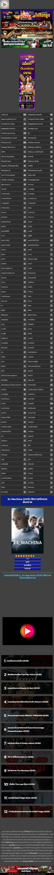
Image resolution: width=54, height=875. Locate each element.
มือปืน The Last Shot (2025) (22, 784)
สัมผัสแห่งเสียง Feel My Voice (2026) (25, 674)
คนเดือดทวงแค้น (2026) (18, 660)
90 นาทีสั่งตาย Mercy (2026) (21, 756)
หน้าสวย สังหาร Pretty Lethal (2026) (24, 743)
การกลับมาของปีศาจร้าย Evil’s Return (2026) (28, 701)
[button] (27, 9)
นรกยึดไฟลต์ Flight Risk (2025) (22, 797)
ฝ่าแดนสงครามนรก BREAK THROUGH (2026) (28, 715)
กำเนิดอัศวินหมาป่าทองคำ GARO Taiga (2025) (29, 811)
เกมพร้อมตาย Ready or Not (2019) (24, 688)
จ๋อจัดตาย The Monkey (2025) (21, 770)
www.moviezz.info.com (39, 874)
